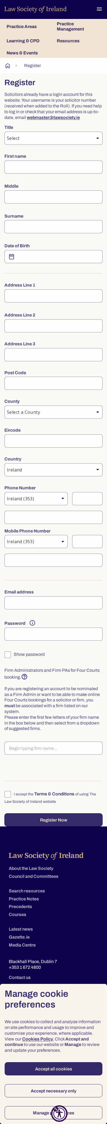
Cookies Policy (37, 1039)
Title (8, 127)
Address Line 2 (19, 315)
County (12, 401)
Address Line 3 (19, 344)
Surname (13, 216)
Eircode (12, 430)
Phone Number (20, 487)
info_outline (32, 623)
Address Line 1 (19, 285)
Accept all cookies (53, 1069)
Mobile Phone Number (27, 531)
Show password (29, 654)
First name (15, 156)
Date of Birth (17, 245)
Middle (11, 186)
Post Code (15, 372)
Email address (19, 592)
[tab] (28, 26)
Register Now (53, 820)
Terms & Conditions (54, 794)
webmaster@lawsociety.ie (53, 117)
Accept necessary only (53, 1091)
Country (12, 459)
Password (15, 623)
